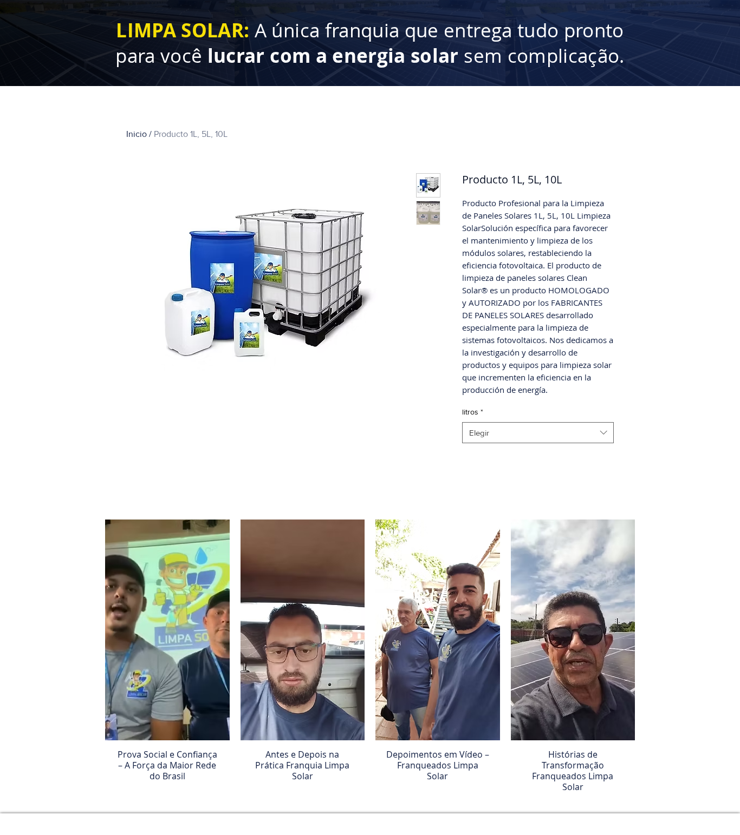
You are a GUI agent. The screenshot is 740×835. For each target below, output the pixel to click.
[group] (370, 661)
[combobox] (538, 432)
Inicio (136, 134)
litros (472, 411)
